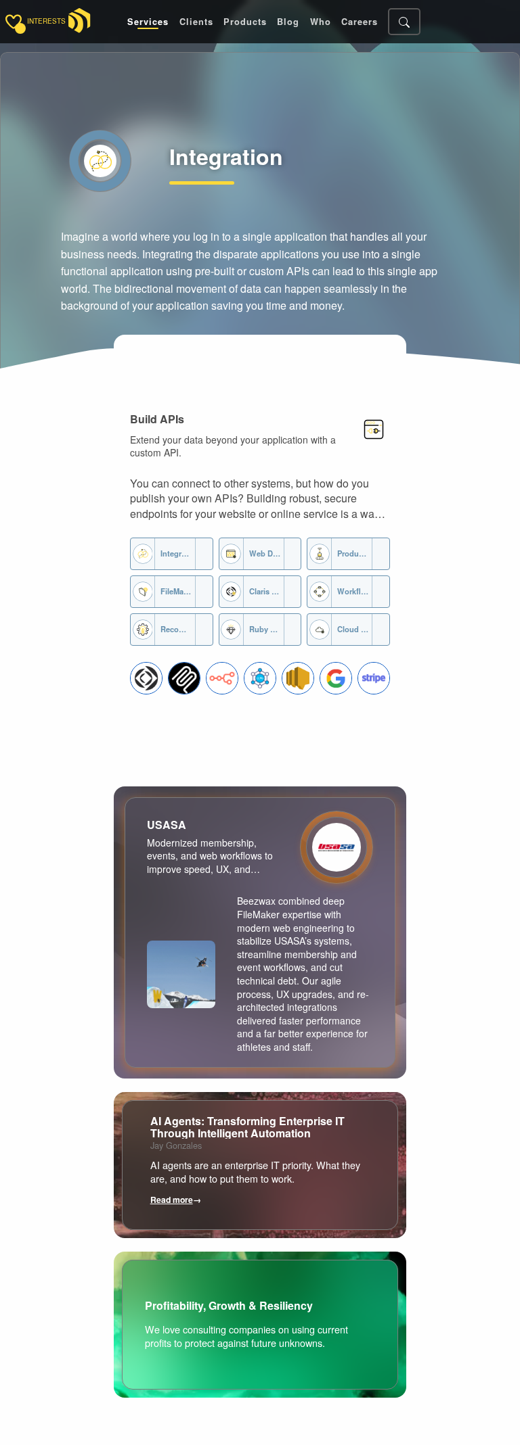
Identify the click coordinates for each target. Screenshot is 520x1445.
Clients (196, 22)
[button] (146, 678)
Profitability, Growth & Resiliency (229, 1305)
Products (245, 22)
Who (320, 22)
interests (46, 22)
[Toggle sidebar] (13, 21)
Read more (175, 1199)
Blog (288, 22)
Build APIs (157, 419)
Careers (359, 22)
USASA (166, 824)
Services (148, 22)
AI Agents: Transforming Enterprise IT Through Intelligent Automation (247, 1127)
